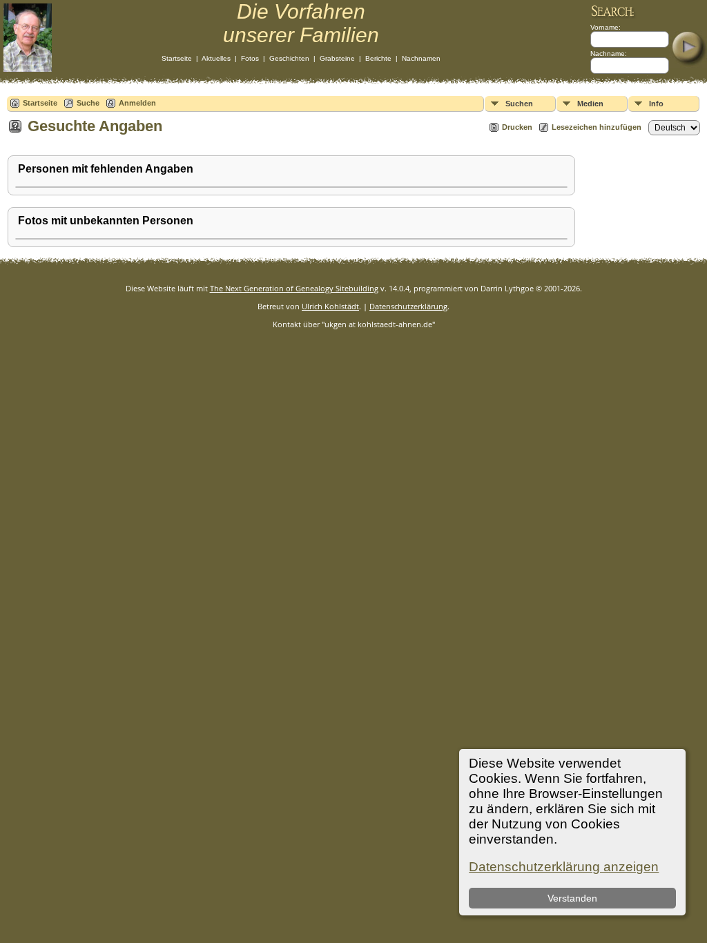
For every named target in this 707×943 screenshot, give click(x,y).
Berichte (378, 58)
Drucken (517, 127)
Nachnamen (421, 58)
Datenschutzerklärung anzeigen (564, 866)
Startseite (177, 58)
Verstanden (572, 898)
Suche (88, 103)
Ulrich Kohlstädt (330, 306)
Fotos (250, 58)
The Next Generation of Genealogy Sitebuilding (294, 288)
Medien (590, 103)
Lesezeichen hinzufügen (596, 127)
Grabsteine (337, 58)
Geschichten (289, 58)
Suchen (519, 103)
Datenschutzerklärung (408, 306)
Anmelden (137, 103)
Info (656, 103)
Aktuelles (216, 58)
